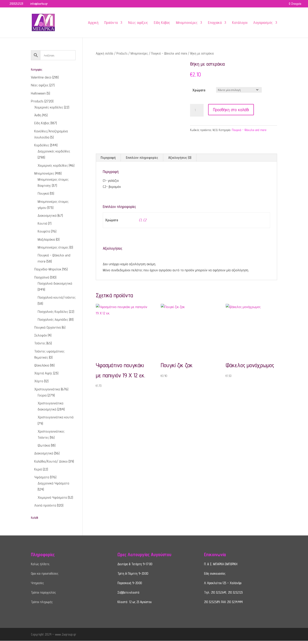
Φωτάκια (44, 445)
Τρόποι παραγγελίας (43, 592)
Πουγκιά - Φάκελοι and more (169, 53)
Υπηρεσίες (37, 583)
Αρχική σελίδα (104, 53)
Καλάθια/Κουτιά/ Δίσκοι (51, 461)
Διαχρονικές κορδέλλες (54, 151)
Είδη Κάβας (162, 23)
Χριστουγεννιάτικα (47, 389)
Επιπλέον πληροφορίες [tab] (142, 157)
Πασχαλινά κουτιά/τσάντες (57, 297)
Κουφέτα (44, 231)
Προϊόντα (111, 23)
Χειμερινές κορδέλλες (53, 165)
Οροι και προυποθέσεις (44, 573)
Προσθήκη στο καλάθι (231, 109)
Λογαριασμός (263, 23)
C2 (144, 220)
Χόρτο (38, 381)
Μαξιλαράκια (46, 239)
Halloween (38, 93)
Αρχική (93, 23)
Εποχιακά (215, 23)
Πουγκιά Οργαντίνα (47, 327)
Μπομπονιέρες (187, 23)
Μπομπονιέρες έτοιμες (53, 247)
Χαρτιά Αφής (43, 373)
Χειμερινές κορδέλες (48, 107)
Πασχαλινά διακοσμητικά (55, 283)
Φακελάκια (41, 365)
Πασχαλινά (41, 277)
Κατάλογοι (239, 23)
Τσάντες (40, 343)
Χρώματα (198, 90)
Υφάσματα (41, 477)
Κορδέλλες (41, 145)
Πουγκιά (43, 193)
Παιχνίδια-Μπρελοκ (47, 269)
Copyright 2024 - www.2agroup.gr (53, 634)
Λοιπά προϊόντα (45, 505)
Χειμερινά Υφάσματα (52, 497)
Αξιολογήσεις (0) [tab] (179, 157)
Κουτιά (42, 223)
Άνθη (37, 115)
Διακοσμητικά (47, 215)
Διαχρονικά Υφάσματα (53, 483)
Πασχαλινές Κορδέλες (53, 311)
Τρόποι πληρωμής (42, 602)
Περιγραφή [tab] (108, 157)
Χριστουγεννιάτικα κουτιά (56, 417)
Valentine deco (41, 77)
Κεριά (38, 469)
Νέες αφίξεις (138, 23)
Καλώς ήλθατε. (40, 564)
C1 (140, 220)
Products (121, 53)
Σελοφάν (40, 335)
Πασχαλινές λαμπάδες (53, 319)
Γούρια (42, 395)
